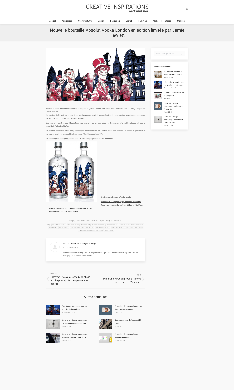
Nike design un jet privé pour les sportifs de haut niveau (74, 307)
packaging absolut (87, 227)
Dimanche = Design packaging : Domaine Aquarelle (127, 335)
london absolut (63, 227)
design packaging (112, 224)
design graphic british (98, 224)
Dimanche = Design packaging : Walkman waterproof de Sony (74, 335)
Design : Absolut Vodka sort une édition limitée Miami (122, 205)
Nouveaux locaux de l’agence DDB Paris (128, 321)
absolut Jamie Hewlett (58, 224)
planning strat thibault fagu (120, 227)
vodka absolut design (136, 227)
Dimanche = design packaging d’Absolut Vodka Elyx (121, 202)
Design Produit (80, 221)
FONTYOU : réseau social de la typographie (174, 94)
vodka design (109, 230)
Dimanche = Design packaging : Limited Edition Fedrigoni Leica (74, 321)
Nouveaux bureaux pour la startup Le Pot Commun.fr (173, 72)
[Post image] (53, 310)
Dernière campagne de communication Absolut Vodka (70, 208)
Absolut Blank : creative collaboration (63, 211)
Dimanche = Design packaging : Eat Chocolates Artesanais (128, 307)
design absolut (85, 224)
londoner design (75, 227)
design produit (53, 227)
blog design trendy (73, 224)
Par (99, 221)
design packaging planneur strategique (131, 224)
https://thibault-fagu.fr (70, 247)
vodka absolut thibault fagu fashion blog (90, 230)
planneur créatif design (102, 227)
